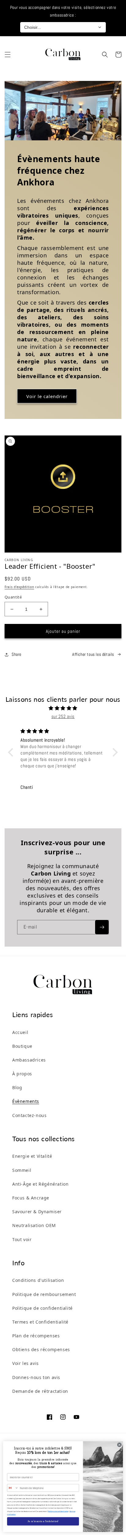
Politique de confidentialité (42, 1308)
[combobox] (12, 1487)
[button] (7, 54)
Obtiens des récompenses (41, 1349)
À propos (22, 1074)
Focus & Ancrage (30, 1198)
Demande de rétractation (40, 1391)
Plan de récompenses (36, 1336)
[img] (63, 708)
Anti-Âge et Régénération (40, 1184)
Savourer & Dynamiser (37, 1211)
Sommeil (21, 1170)
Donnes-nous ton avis (36, 1377)
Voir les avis (25, 1363)
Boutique (22, 1046)
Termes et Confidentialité (40, 1322)
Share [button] (16, 654)
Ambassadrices (29, 1060)
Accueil (20, 1032)
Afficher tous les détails (93, 654)
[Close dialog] (119, 1444)
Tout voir (21, 1239)
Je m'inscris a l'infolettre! (43, 1521)
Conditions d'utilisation (38, 1280)
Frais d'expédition (19, 587)
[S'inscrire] (102, 927)
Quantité (13, 597)
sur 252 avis (63, 716)
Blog (17, 1087)
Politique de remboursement (44, 1294)
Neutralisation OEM (34, 1225)
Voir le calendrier (47, 396)
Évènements (25, 1101)
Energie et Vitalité (32, 1156)
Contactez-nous (29, 1115)
